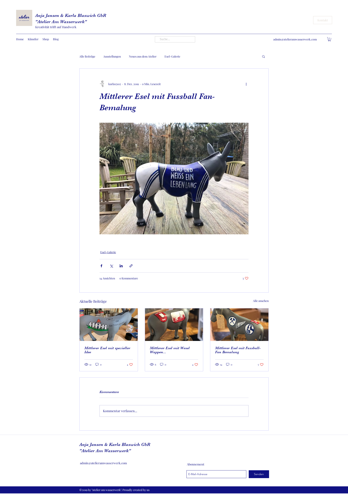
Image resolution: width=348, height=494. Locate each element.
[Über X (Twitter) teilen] (111, 266)
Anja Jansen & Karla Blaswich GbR (70, 15)
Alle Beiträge (87, 56)
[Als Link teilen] (131, 266)
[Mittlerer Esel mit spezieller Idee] (109, 324)
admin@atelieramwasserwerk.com (295, 39)
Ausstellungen (112, 56)
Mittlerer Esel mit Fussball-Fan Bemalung (238, 350)
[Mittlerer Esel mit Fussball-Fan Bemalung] (239, 324)
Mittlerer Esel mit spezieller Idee (107, 350)
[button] (329, 39)
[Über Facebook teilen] (101, 266)
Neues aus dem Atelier (142, 56)
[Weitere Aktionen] (246, 83)
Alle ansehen (261, 301)
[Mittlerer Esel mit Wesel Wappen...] (174, 324)
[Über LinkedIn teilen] (121, 266)
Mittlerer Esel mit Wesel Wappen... (170, 350)
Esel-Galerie (172, 56)
